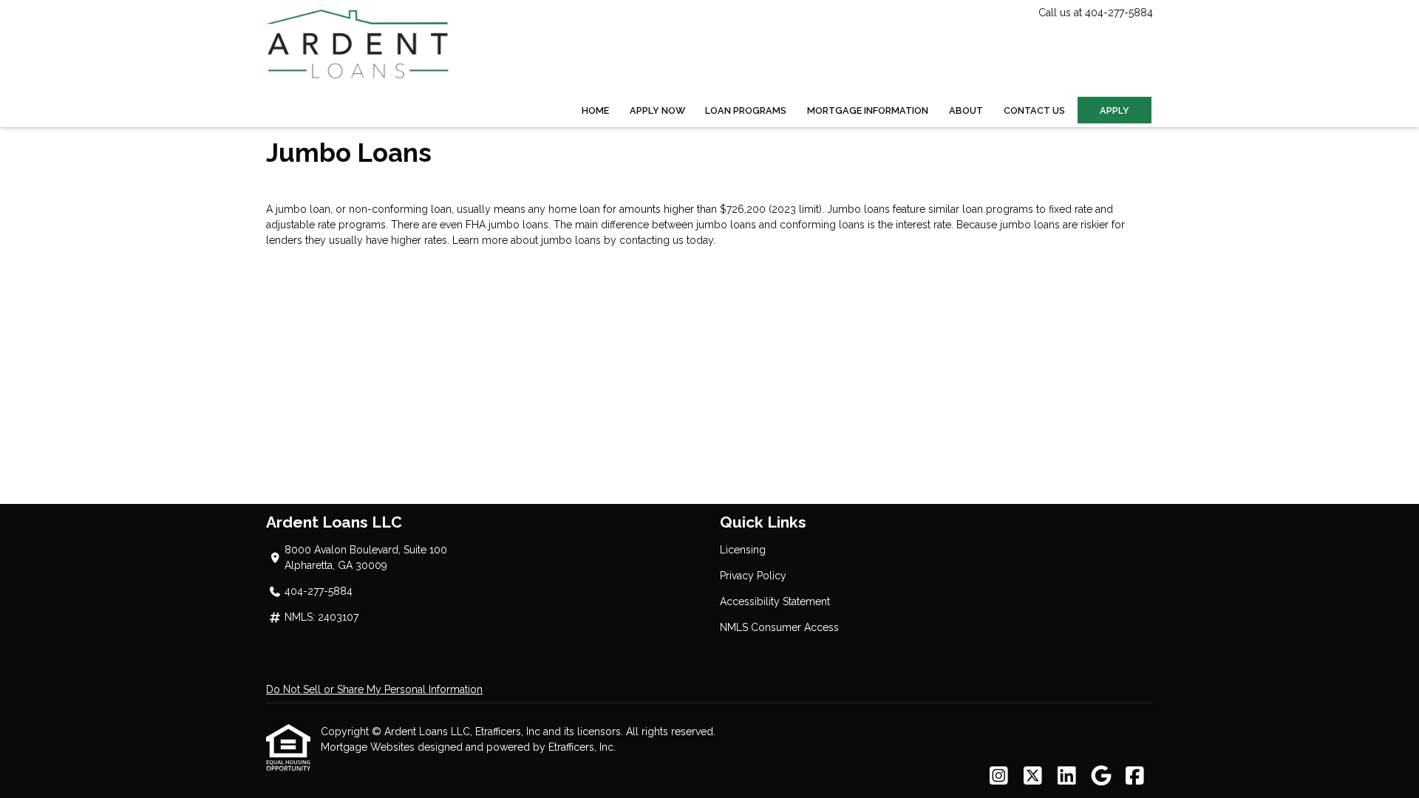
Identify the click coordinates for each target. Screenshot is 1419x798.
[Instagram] (999, 776)
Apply (1114, 110)
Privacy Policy (753, 576)
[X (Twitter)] (1033, 776)
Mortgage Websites (369, 747)
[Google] (1101, 776)
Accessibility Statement (775, 601)
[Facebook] (1135, 776)
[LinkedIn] (1067, 776)
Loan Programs (745, 110)
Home (595, 110)
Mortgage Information (867, 110)
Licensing (743, 550)
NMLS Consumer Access (779, 627)
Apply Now (657, 110)
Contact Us (1034, 110)
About (966, 110)
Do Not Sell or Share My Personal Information (374, 689)
